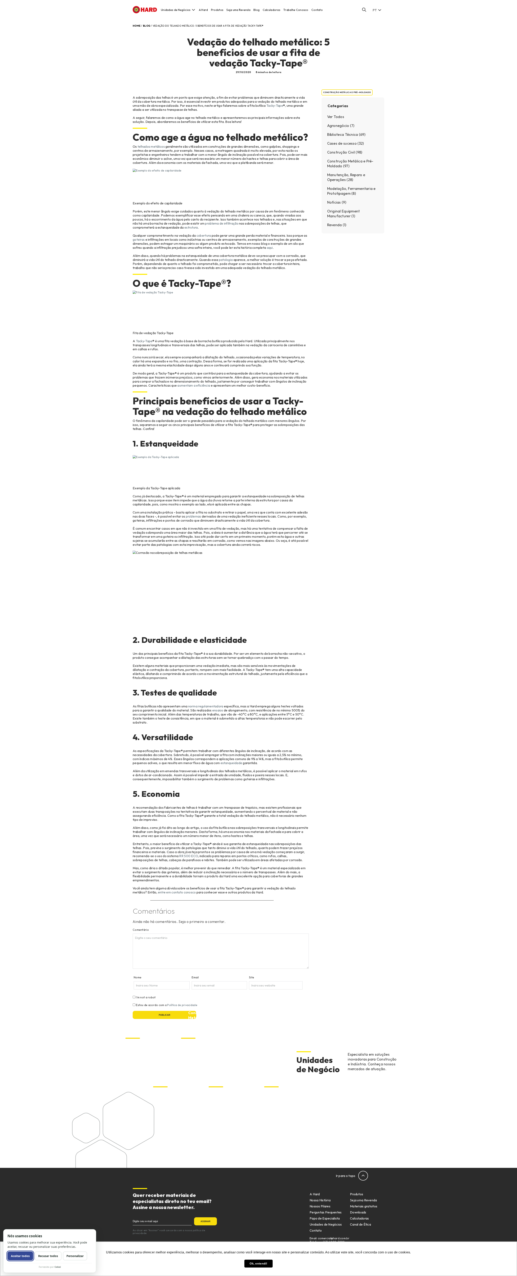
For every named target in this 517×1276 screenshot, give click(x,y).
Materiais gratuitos (363, 1206)
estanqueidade (231, 763)
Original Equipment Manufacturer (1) (343, 213)
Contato (317, 10)
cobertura (204, 235)
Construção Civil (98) (344, 152)
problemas (193, 516)
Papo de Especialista (325, 1218)
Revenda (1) (336, 225)
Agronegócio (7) (340, 125)
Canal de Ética (360, 1224)
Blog (256, 10)
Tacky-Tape (274, 106)
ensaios (217, 710)
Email (195, 977)
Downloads (358, 1212)
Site (251, 977)
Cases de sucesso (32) (345, 143)
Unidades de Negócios (176, 10)
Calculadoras (271, 10)
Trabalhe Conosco (295, 10)
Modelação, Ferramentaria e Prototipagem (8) (351, 191)
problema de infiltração (221, 223)
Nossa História (320, 1200)
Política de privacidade (182, 1005)
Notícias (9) (336, 202)
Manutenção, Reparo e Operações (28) (346, 177)
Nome (137, 977)
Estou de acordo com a (166, 1005)
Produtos (217, 10)
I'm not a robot (146, 997)
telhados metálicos (151, 146)
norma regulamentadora (205, 706)
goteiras (139, 239)
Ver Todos (335, 116)
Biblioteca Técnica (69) (346, 134)
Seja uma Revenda (238, 10)
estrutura (191, 227)
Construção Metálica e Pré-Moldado (347, 92)
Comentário (141, 930)
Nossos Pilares (320, 1206)
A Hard (203, 10)
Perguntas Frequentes (326, 1212)
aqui (270, 248)
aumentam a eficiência (193, 385)
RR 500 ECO (188, 856)
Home (137, 25)
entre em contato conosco (177, 892)
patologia (226, 260)
